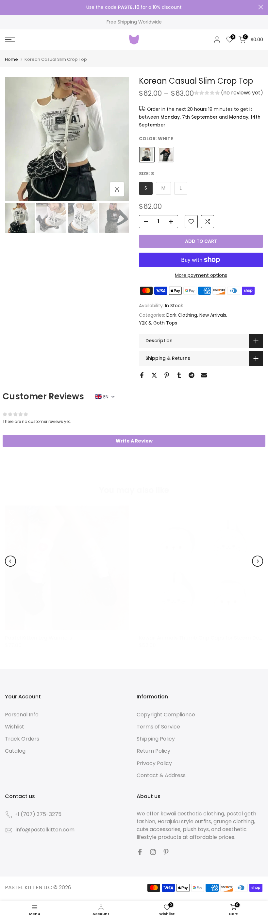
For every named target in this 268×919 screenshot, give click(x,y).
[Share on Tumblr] (179, 375)
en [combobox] (106, 397)
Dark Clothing (181, 315)
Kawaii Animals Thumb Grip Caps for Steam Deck (201, 637)
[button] (228, 93)
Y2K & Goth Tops (158, 323)
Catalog (15, 751)
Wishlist (14, 726)
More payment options (201, 275)
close (7, 7)
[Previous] (10, 561)
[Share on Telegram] (191, 375)
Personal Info (22, 714)
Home (11, 59)
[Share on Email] (204, 375)
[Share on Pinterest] (167, 375)
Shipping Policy (156, 739)
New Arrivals (212, 315)
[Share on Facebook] (142, 375)
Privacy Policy (154, 763)
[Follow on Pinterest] (166, 852)
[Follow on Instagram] (153, 852)
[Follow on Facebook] (140, 852)
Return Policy (153, 751)
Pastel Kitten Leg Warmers (38, 637)
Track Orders (22, 739)
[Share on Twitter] (154, 375)
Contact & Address (161, 775)
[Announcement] (134, 7)
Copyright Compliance (166, 714)
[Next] (257, 561)
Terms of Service (158, 726)
